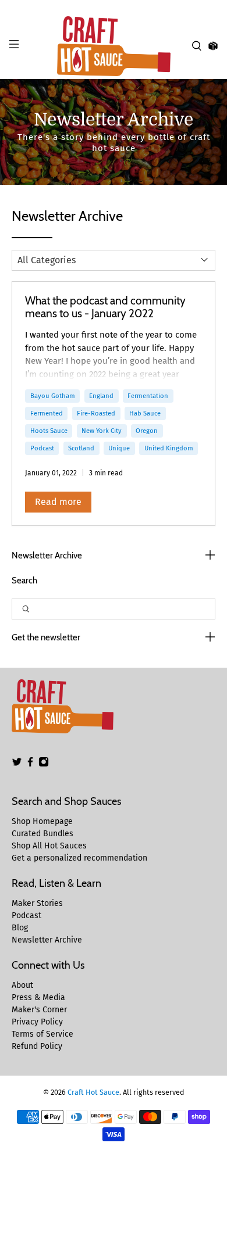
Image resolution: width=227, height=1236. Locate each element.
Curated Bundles (42, 834)
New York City (101, 431)
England (101, 396)
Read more (58, 501)
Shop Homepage (42, 821)
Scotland (81, 448)
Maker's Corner (39, 1010)
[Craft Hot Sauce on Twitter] (17, 764)
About (22, 985)
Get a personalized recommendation (79, 858)
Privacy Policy (37, 1022)
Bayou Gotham (52, 396)
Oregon (147, 431)
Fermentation (147, 396)
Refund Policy (37, 1046)
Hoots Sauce (49, 431)
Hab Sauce (145, 413)
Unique (119, 448)
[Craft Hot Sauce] (114, 46)
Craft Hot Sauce (93, 1092)
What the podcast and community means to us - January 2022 (105, 306)
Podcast (42, 448)
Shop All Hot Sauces (49, 846)
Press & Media (38, 997)
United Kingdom (168, 448)
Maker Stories (37, 903)
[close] (215, 6)
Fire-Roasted (96, 413)
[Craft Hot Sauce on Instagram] (43, 764)
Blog (20, 928)
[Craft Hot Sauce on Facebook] (30, 764)
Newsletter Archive (47, 940)
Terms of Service (42, 1034)
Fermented (46, 413)
